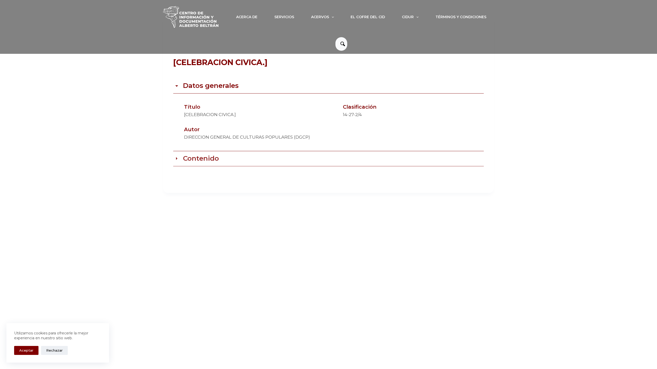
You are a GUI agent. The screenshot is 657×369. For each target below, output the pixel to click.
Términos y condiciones (461, 17)
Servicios (284, 17)
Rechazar (54, 350)
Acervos (320, 17)
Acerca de (246, 17)
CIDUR (408, 17)
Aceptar (26, 350)
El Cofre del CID (368, 17)
